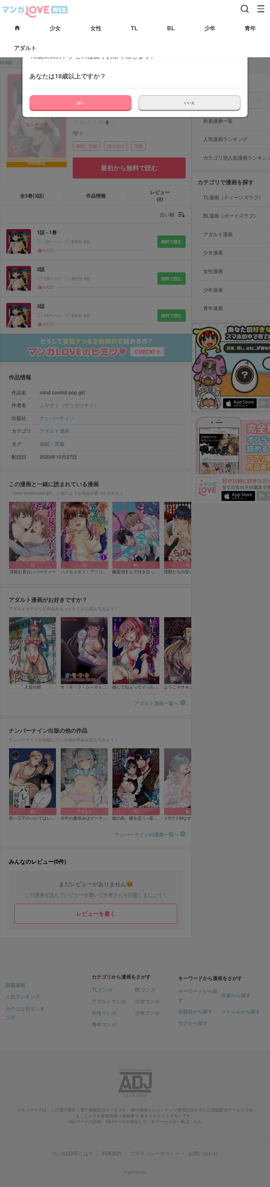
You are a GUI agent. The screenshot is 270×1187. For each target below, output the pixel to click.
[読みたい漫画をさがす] (244, 9)
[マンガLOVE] (35, 11)
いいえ (189, 102)
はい (80, 102)
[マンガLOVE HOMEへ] (17, 28)
